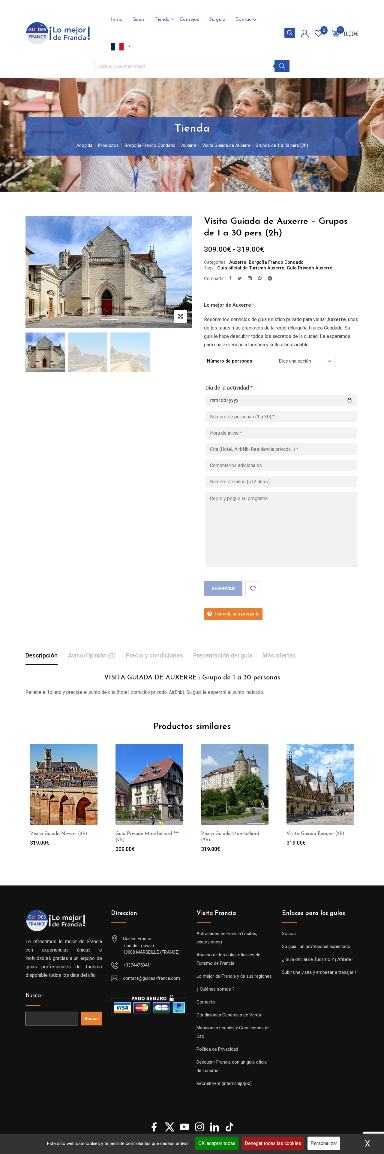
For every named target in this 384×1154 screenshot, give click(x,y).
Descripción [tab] (42, 655)
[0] (335, 33)
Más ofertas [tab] (279, 655)
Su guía (217, 19)
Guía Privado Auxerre (309, 268)
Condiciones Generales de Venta (228, 1015)
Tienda (162, 19)
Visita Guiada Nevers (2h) (58, 833)
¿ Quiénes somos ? (215, 989)
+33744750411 (137, 965)
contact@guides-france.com (151, 978)
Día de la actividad (229, 387)
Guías (139, 19)
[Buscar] (282, 66)
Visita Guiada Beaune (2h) (315, 833)
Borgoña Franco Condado (276, 262)
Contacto (246, 19)
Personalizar (323, 1143)
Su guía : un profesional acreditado (316, 946)
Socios (289, 933)
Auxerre (237, 262)
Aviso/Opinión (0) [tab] (92, 655)
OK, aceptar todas (217, 1143)
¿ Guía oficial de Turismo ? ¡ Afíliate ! (317, 959)
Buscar (35, 996)
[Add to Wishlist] (252, 588)
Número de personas (229, 361)
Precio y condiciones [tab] (154, 655)
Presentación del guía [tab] (222, 655)
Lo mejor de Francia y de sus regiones (234, 976)
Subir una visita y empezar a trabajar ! (319, 972)
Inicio (116, 19)
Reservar (223, 588)
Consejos (189, 19)
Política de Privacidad (217, 1049)
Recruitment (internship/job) (224, 1083)
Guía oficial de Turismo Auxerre (250, 268)
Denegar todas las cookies (273, 1143)
